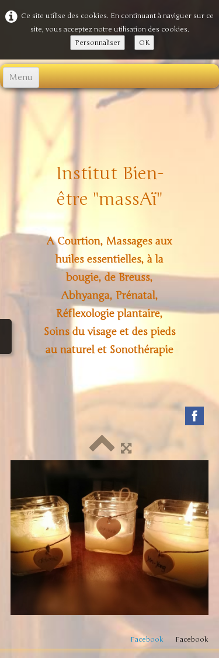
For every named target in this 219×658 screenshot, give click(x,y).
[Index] (102, 448)
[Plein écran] (126, 448)
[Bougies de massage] (109, 537)
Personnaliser (97, 42)
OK (144, 42)
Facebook (147, 639)
